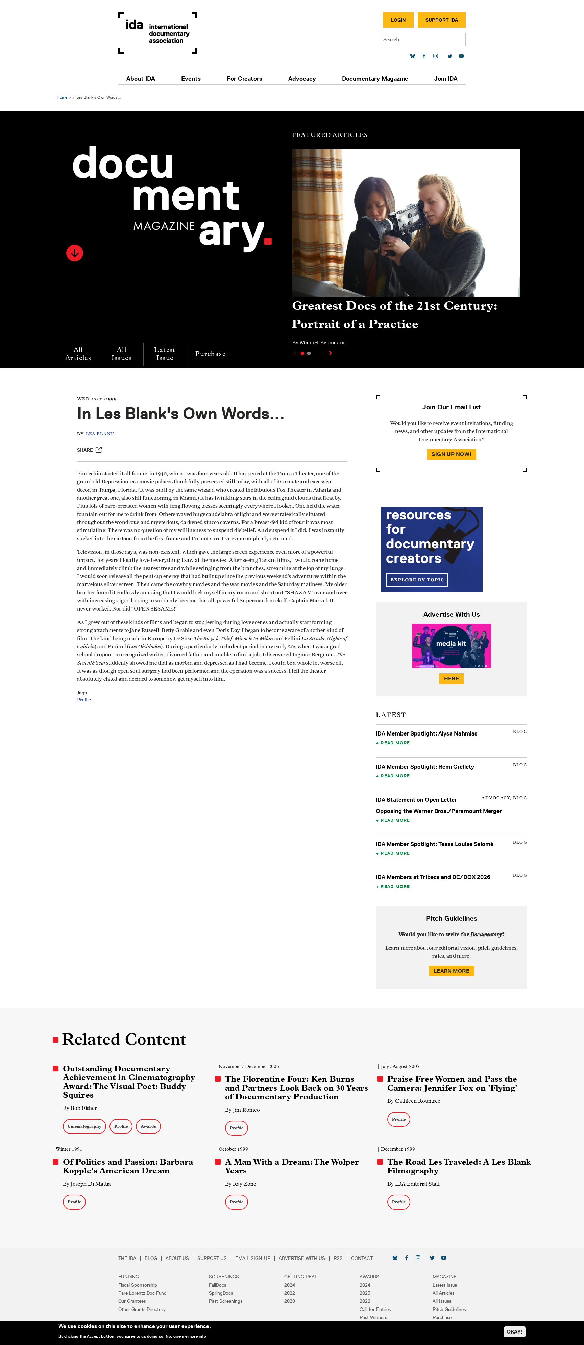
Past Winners (373, 1317)
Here (451, 678)
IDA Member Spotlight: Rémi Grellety (425, 766)
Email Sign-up (252, 1258)
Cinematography (84, 1126)
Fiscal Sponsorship (137, 1284)
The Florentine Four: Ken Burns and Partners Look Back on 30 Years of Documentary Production (296, 1088)
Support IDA (441, 20)
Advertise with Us (302, 1258)
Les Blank (100, 434)
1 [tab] (302, 353)
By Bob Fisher (80, 1108)
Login (398, 20)
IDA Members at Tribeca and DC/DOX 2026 (433, 877)
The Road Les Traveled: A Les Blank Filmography (459, 1166)
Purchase (210, 354)
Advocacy (302, 78)
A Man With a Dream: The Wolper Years (292, 1166)
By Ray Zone (240, 1183)
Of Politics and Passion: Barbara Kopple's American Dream (128, 1166)
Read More (395, 743)
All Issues (122, 354)
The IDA (127, 1258)
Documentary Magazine (375, 78)
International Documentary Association (157, 33)
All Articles (78, 354)
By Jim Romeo (242, 1109)
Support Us (212, 1258)
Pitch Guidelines (449, 1309)
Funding (128, 1276)
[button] (74, 253)
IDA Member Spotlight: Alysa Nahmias (427, 733)
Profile (84, 700)
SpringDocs (221, 1293)
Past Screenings (225, 1301)
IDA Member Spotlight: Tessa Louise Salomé (435, 844)
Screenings (224, 1276)
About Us (177, 1258)
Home (62, 97)
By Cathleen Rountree (413, 1101)
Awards (148, 1126)
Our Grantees (132, 1301)
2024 (289, 1284)
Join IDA (446, 78)
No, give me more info (186, 1336)
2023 (365, 1293)
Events (191, 78)
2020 (289, 1301)
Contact (362, 1258)
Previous (294, 353)
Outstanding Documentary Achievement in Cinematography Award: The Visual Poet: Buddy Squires (129, 1081)
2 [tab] (309, 353)
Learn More (451, 971)
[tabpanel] (406, 250)
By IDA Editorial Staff (413, 1183)
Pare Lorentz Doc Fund (142, 1293)
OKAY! (515, 1331)
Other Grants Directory (142, 1309)
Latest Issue (164, 354)
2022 (289, 1293)
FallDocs (217, 1284)
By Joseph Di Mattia (87, 1183)
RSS (338, 1258)
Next (331, 353)
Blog (151, 1258)
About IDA (140, 78)
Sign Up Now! (451, 454)
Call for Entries (375, 1309)
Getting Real (300, 1276)
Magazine (445, 1276)
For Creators (244, 78)
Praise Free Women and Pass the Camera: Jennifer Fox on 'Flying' (452, 1083)
